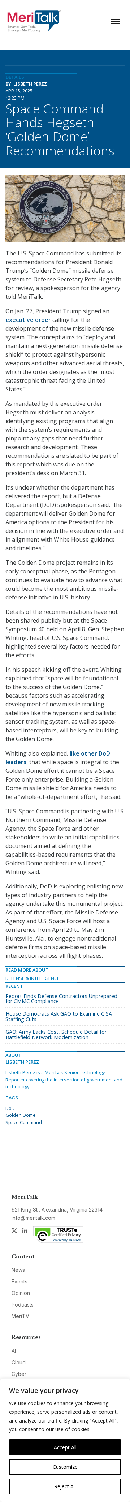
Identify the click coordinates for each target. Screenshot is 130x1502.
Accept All (65, 1447)
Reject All (65, 1486)
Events (19, 1281)
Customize (65, 1466)
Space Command (23, 1122)
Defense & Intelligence (32, 978)
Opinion (21, 1293)
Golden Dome (20, 1115)
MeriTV (20, 1316)
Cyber (19, 1374)
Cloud (19, 1362)
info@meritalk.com (33, 1218)
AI (14, 1351)
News (18, 1270)
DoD (10, 1108)
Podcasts (23, 1304)
